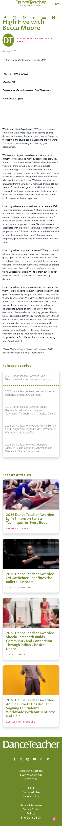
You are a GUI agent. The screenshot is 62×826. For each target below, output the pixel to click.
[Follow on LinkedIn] (41, 759)
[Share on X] (15, 16)
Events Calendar (31, 775)
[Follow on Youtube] (34, 759)
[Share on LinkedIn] (34, 16)
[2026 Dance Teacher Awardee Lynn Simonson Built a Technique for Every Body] (31, 494)
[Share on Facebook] (5, 16)
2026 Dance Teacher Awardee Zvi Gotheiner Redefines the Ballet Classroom (30, 578)
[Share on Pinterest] (24, 16)
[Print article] (53, 16)
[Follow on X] (21, 759)
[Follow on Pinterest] (47, 759)
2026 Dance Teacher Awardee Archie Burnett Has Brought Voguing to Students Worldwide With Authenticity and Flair (30, 708)
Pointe (31, 814)
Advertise (31, 779)
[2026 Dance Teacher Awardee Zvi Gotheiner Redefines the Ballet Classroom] (31, 554)
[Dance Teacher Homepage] (31, 3)
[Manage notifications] (54, 818)
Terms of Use (31, 792)
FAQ (31, 788)
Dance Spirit (31, 809)
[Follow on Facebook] (14, 759)
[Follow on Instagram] (27, 759)
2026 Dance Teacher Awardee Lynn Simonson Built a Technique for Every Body (30, 518)
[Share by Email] (43, 16)
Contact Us (31, 796)
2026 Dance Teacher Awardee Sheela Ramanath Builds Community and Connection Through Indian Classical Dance (30, 641)
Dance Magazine (31, 805)
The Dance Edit (31, 818)
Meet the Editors (31, 771)
